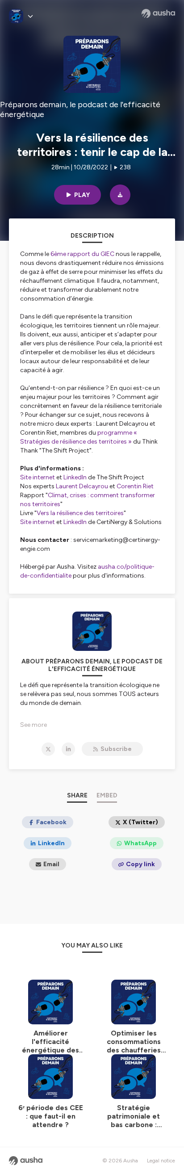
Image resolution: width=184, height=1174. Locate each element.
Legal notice (161, 1160)
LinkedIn (75, 477)
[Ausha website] (158, 13)
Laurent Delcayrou (82, 486)
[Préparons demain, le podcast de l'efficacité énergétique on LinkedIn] (68, 749)
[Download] (120, 194)
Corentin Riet (135, 486)
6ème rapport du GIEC (82, 254)
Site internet (37, 477)
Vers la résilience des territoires (80, 513)
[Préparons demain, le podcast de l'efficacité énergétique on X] (48, 749)
